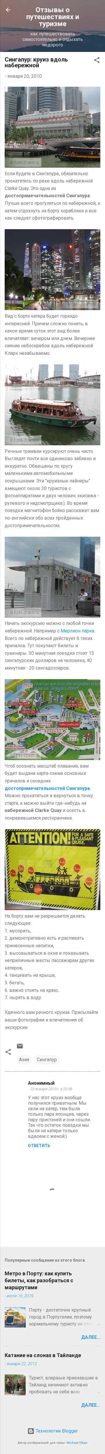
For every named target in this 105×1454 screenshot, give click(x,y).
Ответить (39, 1145)
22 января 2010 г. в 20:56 (51, 1089)
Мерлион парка (77, 631)
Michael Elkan (77, 1443)
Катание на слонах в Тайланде (43, 1355)
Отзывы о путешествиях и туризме (52, 17)
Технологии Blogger (56, 1431)
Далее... (90, 1337)
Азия (24, 1059)
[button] (96, 61)
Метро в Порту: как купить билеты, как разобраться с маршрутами (39, 1280)
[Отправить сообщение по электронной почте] (19, 1048)
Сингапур (47, 1059)
